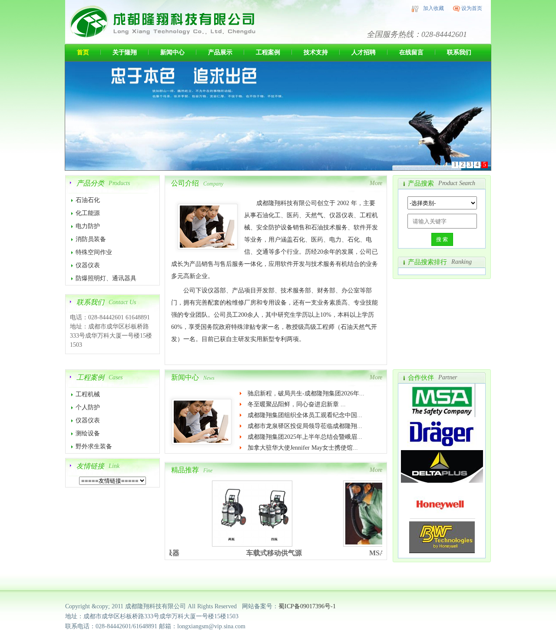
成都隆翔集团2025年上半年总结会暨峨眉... (305, 437)
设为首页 (471, 8)
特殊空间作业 (94, 252)
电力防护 (88, 226)
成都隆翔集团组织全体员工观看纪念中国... (305, 415)
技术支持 (316, 52)
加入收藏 (433, 8)
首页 (83, 52)
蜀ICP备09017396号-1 (308, 606)
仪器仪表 (88, 265)
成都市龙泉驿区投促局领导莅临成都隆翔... (305, 426)
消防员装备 (91, 239)
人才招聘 (363, 52)
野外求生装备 (94, 446)
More (376, 183)
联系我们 (459, 52)
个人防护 (88, 407)
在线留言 (411, 52)
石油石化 (88, 200)
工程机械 (88, 394)
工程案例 (268, 52)
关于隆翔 (125, 52)
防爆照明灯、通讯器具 (106, 278)
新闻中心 (172, 52)
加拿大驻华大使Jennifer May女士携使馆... (303, 447)
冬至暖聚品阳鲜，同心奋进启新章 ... (297, 404)
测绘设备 (88, 433)
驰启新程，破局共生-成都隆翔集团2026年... (306, 393)
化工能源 (88, 213)
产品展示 (220, 52)
